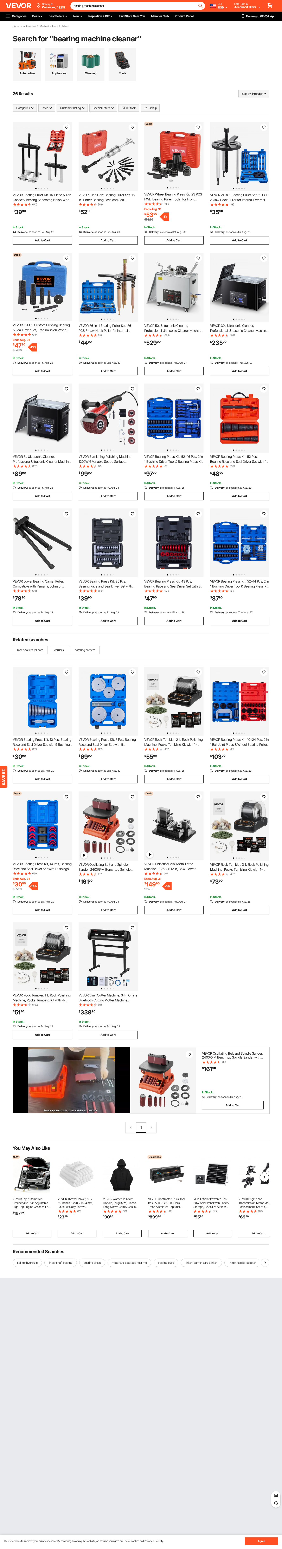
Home (16, 26)
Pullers (65, 26)
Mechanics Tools (49, 26)
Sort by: (246, 93)
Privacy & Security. (154, 1541)
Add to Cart (42, 240)
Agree (261, 1541)
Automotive (29, 26)
